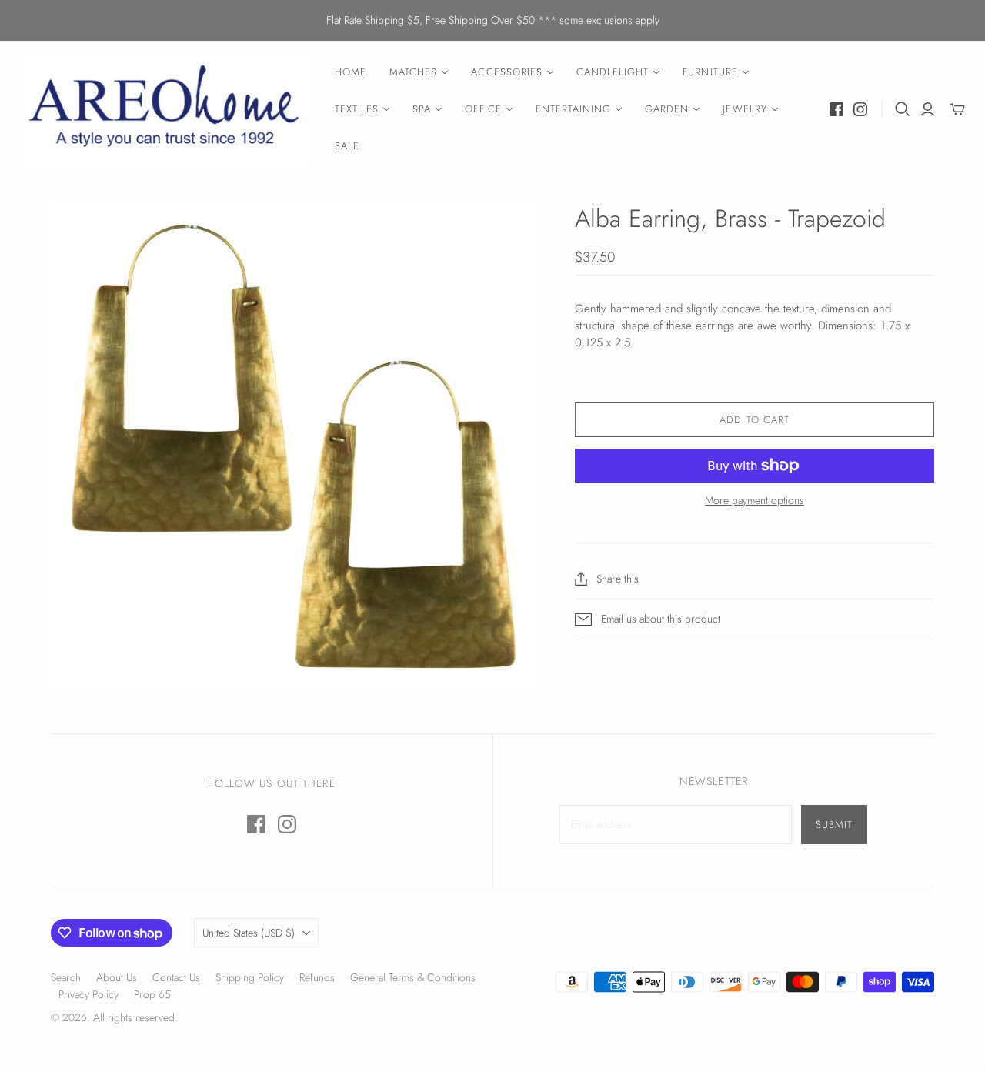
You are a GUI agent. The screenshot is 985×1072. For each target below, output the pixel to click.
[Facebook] (836, 109)
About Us (116, 977)
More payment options (754, 500)
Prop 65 (152, 994)
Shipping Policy (249, 977)
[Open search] (902, 109)
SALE (347, 146)
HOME (350, 72)
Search (66, 977)
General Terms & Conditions (413, 977)
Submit (834, 824)
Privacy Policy (88, 994)
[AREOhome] (165, 109)
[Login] (928, 109)
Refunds (317, 977)
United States (248, 932)
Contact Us (176, 977)
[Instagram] (860, 109)
